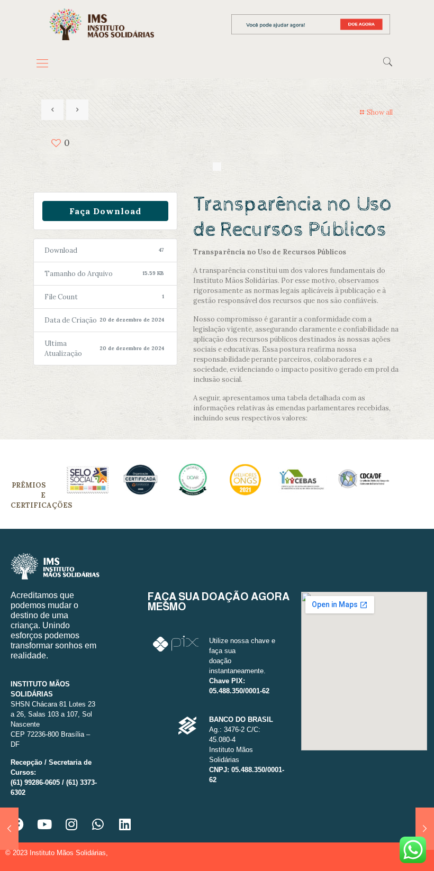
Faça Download (105, 211)
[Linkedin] (125, 824)
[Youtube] (44, 824)
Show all (380, 112)
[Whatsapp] (98, 824)
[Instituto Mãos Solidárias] (101, 24)
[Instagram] (71, 824)
